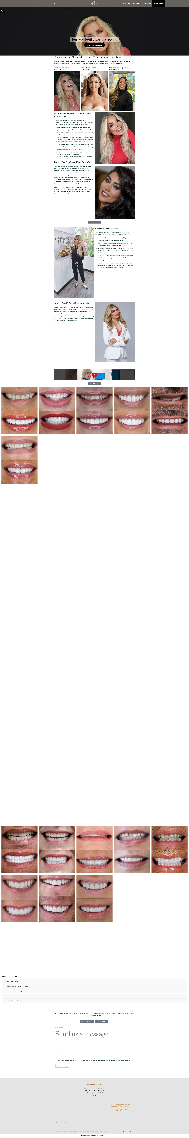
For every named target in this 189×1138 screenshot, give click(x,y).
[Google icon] (128, 1131)
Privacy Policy (78, 1060)
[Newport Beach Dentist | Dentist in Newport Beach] (94, 2)
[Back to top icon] (181, 1135)
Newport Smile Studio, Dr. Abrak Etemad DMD (90, 1131)
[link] (94, 981)
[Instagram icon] (125, 1131)
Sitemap (105, 1131)
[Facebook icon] (123, 1131)
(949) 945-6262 (120, 1110)
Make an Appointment (94, 45)
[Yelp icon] (130, 1131)
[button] (2, 11)
